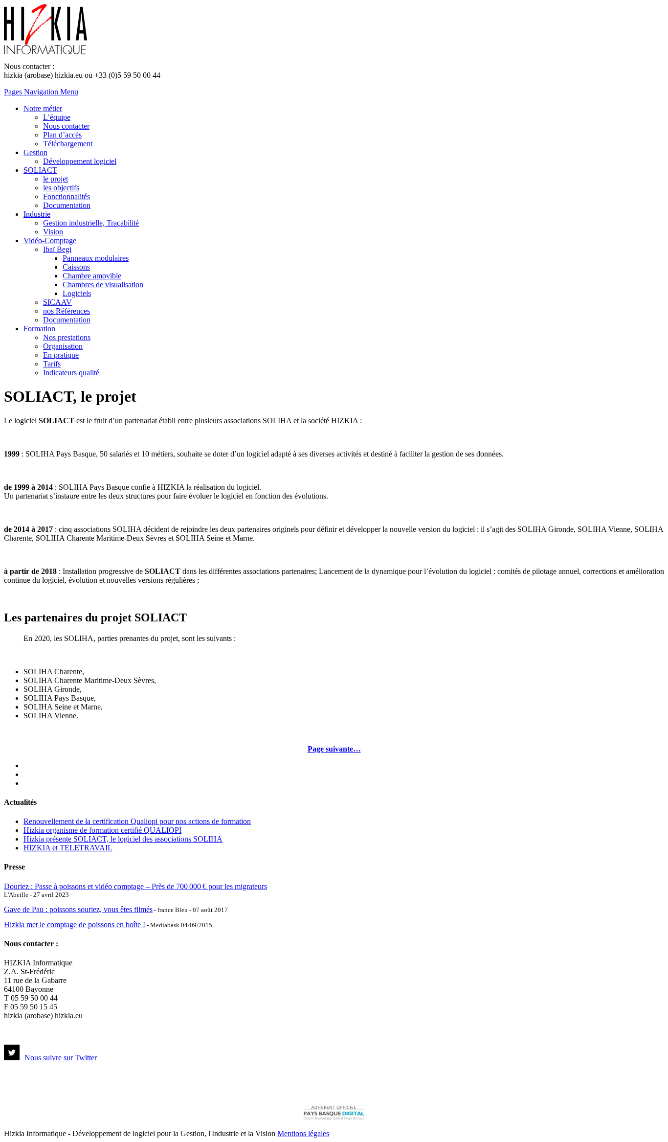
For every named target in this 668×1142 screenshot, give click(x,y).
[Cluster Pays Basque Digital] (334, 1119)
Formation (39, 328)
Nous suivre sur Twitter (60, 1057)
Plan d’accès (62, 135)
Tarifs (52, 364)
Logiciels (77, 293)
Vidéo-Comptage (49, 240)
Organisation (63, 346)
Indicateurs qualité (71, 372)
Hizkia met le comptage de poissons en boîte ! (74, 924)
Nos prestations (66, 337)
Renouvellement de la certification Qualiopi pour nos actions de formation (137, 821)
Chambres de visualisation (103, 284)
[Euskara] (27, 782)
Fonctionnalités (66, 196)
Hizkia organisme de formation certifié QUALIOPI (102, 830)
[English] (27, 773)
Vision (53, 232)
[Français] (27, 764)
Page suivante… (334, 749)
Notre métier (42, 108)
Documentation (66, 205)
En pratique (61, 355)
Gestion (35, 152)
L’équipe (56, 117)
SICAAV (57, 302)
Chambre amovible (92, 276)
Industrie (36, 214)
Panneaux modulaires (96, 258)
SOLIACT (40, 170)
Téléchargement (67, 143)
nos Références (66, 311)
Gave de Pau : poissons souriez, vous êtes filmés (78, 909)
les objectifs (61, 187)
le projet (55, 179)
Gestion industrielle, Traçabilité (91, 223)
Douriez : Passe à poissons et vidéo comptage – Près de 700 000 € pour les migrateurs (135, 886)
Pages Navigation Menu (41, 92)
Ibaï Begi (57, 249)
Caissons (76, 267)
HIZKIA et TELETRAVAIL (67, 848)
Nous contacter (66, 126)
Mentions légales (303, 1133)
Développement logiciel (79, 161)
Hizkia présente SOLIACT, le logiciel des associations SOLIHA (123, 839)
